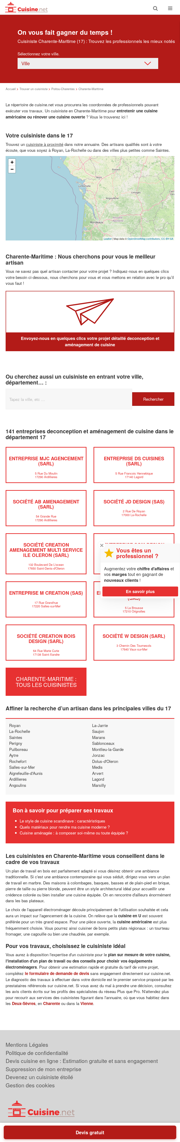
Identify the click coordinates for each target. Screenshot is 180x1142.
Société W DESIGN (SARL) (134, 635)
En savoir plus (140, 591)
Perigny (15, 743)
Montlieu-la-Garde (108, 749)
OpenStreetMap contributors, (144, 238)
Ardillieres (18, 779)
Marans (98, 737)
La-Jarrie (100, 725)
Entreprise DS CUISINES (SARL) (134, 461)
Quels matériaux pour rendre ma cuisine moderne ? (65, 827)
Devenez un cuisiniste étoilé (39, 1077)
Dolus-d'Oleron (105, 761)
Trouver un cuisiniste (33, 89)
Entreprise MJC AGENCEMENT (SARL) (46, 461)
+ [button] (12, 162)
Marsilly (99, 785)
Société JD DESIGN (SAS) (134, 501)
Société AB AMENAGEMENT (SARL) (46, 504)
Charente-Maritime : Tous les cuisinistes (46, 681)
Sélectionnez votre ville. (39, 54)
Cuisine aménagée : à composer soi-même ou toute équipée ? (74, 833)
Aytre (13, 755)
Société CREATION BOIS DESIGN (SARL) (46, 638)
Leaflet (108, 238)
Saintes (15, 737)
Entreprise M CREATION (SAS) (46, 592)
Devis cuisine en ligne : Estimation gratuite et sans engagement (82, 1061)
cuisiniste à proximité (44, 144)
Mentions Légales (27, 1044)
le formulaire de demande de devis (57, 973)
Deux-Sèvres (23, 1003)
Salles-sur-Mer (22, 767)
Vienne (86, 1003)
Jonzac (98, 755)
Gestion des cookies (30, 1085)
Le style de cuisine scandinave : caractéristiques (62, 821)
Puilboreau (18, 749)
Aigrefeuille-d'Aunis (26, 773)
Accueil (11, 89)
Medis (97, 767)
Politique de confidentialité (37, 1053)
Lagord (98, 779)
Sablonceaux (103, 743)
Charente (51, 1003)
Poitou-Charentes (63, 89)
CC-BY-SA (167, 238)
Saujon (98, 731)
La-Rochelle (19, 731)
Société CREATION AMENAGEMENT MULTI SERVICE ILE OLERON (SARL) (46, 549)
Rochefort (17, 761)
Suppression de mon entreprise (43, 1069)
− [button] (12, 169)
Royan (14, 725)
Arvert (97, 773)
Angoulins (17, 785)
